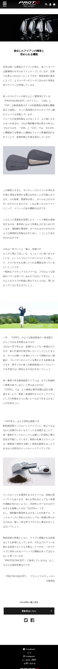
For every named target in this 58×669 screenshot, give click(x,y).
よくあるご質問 (29, 660)
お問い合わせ (30, 663)
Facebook (30, 649)
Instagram (30, 656)
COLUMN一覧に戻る (29, 602)
